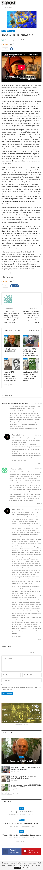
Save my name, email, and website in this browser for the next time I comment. (21, 688)
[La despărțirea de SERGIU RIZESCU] (12, 341)
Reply (40, 463)
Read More (26, 868)
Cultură (6, 359)
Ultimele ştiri (10, 31)
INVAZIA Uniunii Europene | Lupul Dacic (15, 403)
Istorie (5, 336)
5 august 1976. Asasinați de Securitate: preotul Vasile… (21, 835)
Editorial (25, 336)
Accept (18, 868)
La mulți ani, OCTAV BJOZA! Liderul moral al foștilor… (21, 823)
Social (4, 31)
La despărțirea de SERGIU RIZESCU (21, 761)
